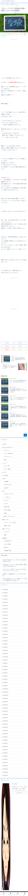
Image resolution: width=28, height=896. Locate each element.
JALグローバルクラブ (9, 494)
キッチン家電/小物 (8, 453)
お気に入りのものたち (8, 447)
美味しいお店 (7, 525)
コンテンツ (10, 895)
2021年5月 (5, 673)
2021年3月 (5, 679)
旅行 (4, 491)
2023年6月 (5, 602)
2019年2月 (5, 759)
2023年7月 (5, 599)
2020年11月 (5, 692)
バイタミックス (7, 456)
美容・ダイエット (7, 529)
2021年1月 (5, 685)
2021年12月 (5, 650)
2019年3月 (5, 756)
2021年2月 (5, 682)
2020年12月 (5, 689)
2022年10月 (5, 618)
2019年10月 (5, 733)
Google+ (7, 346)
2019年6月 (5, 746)
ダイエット (6, 531)
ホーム (3, 895)
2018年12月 (5, 765)
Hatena (21, 346)
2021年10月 (5, 657)
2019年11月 (5, 730)
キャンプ (5, 463)
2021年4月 (5, 676)
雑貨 (5, 460)
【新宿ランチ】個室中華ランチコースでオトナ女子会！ (14, 574)
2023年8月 (5, 596)
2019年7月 (5, 743)
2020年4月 (5, 714)
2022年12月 (5, 615)
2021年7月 (5, 666)
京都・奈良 (6, 507)
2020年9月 (5, 698)
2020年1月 (5, 724)
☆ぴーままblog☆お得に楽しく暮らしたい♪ (8, 1)
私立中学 (6, 488)
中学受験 (6, 481)
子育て (4, 478)
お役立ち (5, 444)
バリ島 (5, 503)
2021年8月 (5, 663)
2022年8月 (5, 625)
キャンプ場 (6, 466)
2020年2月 (5, 721)
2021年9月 (5, 660)
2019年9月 (5, 737)
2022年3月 (5, 641)
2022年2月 (5, 644)
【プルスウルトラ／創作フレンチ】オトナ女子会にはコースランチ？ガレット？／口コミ (15, 570)
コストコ (5, 472)
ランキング (17, 895)
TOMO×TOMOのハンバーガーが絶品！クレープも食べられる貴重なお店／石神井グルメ (15, 579)
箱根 (5, 513)
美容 (5, 535)
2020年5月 (5, 711)
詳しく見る (19, 792)
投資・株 (6, 547)
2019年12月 (5, 727)
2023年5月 (5, 605)
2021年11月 (5, 653)
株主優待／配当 (7, 550)
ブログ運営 (5, 475)
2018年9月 (5, 775)
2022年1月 (5, 647)
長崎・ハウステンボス (9, 516)
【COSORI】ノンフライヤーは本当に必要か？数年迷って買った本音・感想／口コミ (15, 565)
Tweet (8, 342)
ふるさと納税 (7, 544)
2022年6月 (5, 631)
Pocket (7, 349)
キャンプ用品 (7, 469)
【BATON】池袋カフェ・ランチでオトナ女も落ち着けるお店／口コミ (14, 560)
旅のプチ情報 (7, 510)
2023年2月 (5, 612)
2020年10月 (5, 695)
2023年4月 (5, 608)
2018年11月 (5, 769)
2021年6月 (5, 669)
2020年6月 (5, 708)
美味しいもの (6, 519)
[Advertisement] (14, 54)
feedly (21, 349)
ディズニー (6, 500)
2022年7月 (5, 628)
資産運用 (5, 538)
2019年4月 (5, 753)
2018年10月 (5, 772)
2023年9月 (5, 592)
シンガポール (7, 497)
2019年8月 (5, 740)
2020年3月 (5, 717)
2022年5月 (5, 634)
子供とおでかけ (7, 484)
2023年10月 (5, 589)
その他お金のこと (8, 541)
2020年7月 (5, 705)
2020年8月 (5, 701)
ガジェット (6, 450)
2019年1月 (5, 762)
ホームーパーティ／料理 (9, 522)
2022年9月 (5, 621)
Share (21, 342)
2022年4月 (5, 637)
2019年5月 (5, 749)
